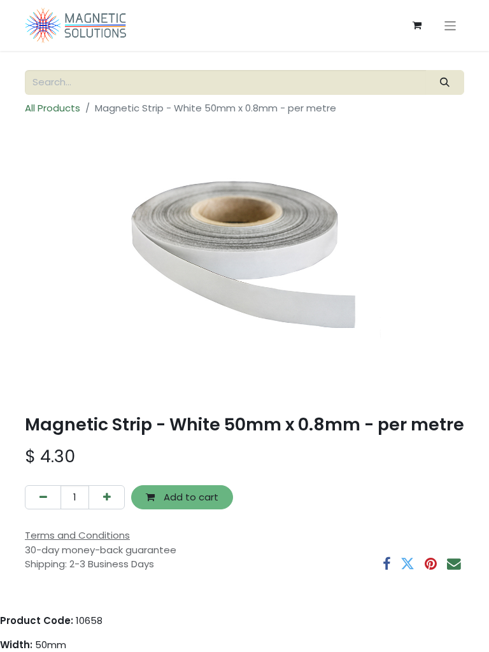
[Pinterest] (431, 564)
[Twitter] (407, 564)
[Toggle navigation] (450, 25)
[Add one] (107, 497)
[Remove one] (43, 497)
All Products (52, 108)
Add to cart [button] (189, 497)
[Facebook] (386, 564)
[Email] (454, 564)
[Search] (445, 82)
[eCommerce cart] (417, 25)
